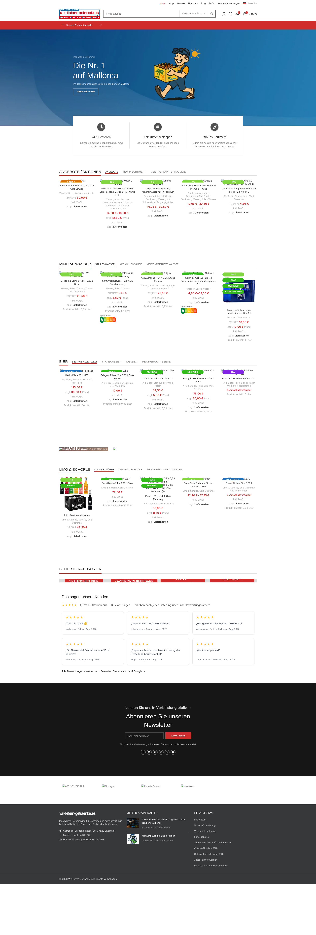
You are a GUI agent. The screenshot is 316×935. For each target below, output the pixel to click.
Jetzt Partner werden (205, 859)
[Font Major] (79, 789)
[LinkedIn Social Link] (161, 752)
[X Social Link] (149, 752)
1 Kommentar (164, 827)
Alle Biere (229, 196)
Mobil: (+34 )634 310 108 (77, 835)
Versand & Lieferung (205, 831)
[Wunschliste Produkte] (230, 13)
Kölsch (158, 385)
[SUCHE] (212, 14)
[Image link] (176, 74)
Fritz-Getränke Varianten (77, 515)
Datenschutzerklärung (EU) (209, 854)
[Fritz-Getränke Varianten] (77, 494)
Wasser (63, 193)
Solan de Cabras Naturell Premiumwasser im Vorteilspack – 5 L (198, 281)
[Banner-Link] (83, 449)
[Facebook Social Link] (143, 752)
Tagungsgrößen (165, 202)
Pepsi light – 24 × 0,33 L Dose (117, 483)
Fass (79, 382)
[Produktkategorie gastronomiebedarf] (133, 580)
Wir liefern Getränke (79, 878)
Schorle (82, 519)
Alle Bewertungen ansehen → (79, 671)
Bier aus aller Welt (244, 196)
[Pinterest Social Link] (155, 752)
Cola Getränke (126, 487)
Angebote (89, 193)
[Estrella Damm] (158, 789)
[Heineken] (197, 789)
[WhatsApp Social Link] (167, 752)
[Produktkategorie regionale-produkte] (232, 580)
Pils (73, 382)
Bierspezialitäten (242, 385)
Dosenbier (239, 199)
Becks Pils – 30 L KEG (77, 375)
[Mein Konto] (224, 13)
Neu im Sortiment (239, 490)
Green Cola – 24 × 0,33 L (239, 483)
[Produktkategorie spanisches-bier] (84, 580)
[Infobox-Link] (101, 135)
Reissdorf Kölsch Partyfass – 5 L (239, 378)
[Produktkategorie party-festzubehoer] (182, 580)
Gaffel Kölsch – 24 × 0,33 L (158, 378)
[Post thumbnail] (133, 823)
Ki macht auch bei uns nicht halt (158, 835)
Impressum (200, 819)
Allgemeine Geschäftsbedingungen (213, 842)
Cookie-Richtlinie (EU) (206, 848)
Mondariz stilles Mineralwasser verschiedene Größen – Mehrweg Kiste (117, 191)
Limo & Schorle (69, 519)
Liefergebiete (201, 836)
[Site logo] (79, 13)
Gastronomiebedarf (113, 202)
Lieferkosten (80, 206)
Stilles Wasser (75, 193)
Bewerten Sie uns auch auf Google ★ (123, 671)
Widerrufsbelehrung (205, 825)
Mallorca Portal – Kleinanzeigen (211, 865)
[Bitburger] (118, 789)
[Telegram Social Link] (173, 752)
